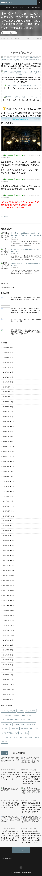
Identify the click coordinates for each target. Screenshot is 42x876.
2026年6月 (6, 357)
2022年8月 (6, 585)
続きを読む (4, 216)
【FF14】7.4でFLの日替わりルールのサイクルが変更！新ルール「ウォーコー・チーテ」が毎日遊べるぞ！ (26, 235)
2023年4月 (6, 546)
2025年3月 (6, 431)
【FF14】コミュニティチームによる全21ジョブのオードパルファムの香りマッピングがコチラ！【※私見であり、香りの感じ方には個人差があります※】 (26, 310)
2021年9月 (6, 640)
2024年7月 (6, 471)
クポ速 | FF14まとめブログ (9, 733)
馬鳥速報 (4, 742)
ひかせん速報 (14, 728)
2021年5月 (6, 660)
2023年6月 (6, 536)
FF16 (21, 7)
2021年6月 (6, 655)
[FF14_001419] (21, 151)
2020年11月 (6, 689)
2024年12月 (6, 446)
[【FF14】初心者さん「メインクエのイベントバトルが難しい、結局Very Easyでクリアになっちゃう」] (5, 301)
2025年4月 (6, 426)
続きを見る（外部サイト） (21, 119)
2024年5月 (6, 481)
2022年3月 (6, 610)
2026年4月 (6, 367)
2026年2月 (6, 377)
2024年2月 (6, 496)
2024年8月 (6, 466)
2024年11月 (6, 451)
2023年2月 (6, 556)
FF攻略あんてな (6, 724)
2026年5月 (6, 362)
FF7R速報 (20, 711)
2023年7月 (6, 531)
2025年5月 (6, 421)
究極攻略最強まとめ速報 (32, 737)
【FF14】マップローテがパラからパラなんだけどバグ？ (21, 88)
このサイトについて (6, 858)
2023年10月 (6, 516)
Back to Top (21, 851)
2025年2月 (6, 436)
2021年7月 (6, 650)
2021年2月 (6, 675)
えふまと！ (5, 728)
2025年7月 (6, 412)
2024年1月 (6, 501)
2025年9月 (6, 402)
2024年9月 (6, 461)
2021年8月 (6, 645)
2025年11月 (6, 392)
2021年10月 (6, 635)
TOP (2, 7)
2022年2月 (6, 615)
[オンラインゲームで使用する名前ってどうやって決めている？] (5, 252)
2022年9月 (6, 580)
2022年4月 (6, 605)
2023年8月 (6, 526)
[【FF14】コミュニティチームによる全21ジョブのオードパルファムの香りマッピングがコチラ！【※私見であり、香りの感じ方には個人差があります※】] (5, 311)
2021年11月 (6, 630)
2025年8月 (6, 407)
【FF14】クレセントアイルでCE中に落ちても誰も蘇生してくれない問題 (10, 805)
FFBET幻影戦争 (36, 7)
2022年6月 (6, 595)
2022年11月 (6, 570)
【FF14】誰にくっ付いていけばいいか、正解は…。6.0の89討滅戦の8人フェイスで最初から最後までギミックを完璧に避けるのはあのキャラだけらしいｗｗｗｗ (21, 66)
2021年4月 (6, 665)
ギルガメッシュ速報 (26, 728)
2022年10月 (6, 575)
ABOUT (8, 7)
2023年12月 (6, 506)
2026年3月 (6, 372)
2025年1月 (6, 441)
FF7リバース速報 (31, 711)
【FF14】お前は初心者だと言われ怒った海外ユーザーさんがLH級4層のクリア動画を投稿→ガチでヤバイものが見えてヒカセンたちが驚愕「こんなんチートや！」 (31, 836)
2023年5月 (6, 541)
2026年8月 (6, 347)
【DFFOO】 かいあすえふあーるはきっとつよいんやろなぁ (21, 100)
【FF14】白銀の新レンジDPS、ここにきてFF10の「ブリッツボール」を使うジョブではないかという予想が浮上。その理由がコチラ (10, 836)
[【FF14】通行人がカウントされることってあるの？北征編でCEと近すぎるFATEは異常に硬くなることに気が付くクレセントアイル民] (5, 333)
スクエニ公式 (24, 733)
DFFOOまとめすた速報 (8, 711)
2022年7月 (6, 590)
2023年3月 (6, 551)
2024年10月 (6, 456)
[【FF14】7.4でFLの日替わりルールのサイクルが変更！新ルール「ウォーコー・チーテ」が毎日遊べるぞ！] (5, 236)
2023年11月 (6, 511)
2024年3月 (6, 491)
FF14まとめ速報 (6, 715)
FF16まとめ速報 (26, 715)
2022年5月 (6, 600)
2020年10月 (6, 694)
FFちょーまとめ (25, 719)
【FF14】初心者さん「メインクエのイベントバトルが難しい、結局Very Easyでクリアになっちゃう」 (10, 775)
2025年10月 (6, 397)
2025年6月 (6, 417)
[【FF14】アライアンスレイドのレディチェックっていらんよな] (5, 266)
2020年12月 (6, 685)
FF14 (27, 7)
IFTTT (23, 724)
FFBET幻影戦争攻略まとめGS (10, 719)
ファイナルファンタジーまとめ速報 (12, 737)
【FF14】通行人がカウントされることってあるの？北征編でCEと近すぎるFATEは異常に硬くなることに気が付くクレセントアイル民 (26, 332)
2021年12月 (6, 625)
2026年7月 (6, 352)
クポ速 (37, 728)
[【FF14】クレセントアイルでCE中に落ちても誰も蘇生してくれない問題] (5, 322)
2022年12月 (6, 565)
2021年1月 (6, 680)
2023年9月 (6, 521)
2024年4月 (6, 486)
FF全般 (15, 7)
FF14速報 (16, 715)
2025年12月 (6, 387)
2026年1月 (6, 382)
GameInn (16, 724)
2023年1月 (6, 560)
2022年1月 (6, 620)
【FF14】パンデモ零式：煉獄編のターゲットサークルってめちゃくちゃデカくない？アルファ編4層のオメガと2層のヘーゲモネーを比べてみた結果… (21, 80)
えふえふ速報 (31, 724)
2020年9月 (6, 699)
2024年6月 (6, 476)
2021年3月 (6, 670)
